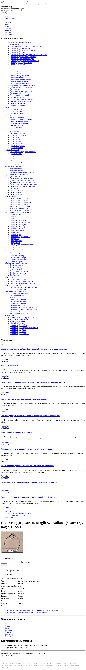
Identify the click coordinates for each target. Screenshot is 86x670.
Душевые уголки (16, 170)
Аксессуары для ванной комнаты (18, 42)
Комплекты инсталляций (19, 210)
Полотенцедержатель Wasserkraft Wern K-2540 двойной (26, 612)
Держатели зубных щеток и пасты (23, 57)
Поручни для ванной (18, 93)
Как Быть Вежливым (10, 366)
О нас (7, 24)
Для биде (13, 216)
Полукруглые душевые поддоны (22, 182)
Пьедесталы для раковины (20, 247)
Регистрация (10, 18)
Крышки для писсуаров (19, 279)
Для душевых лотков (18, 220)
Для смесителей (16, 241)
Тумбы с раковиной (17, 275)
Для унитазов (15, 243)
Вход (7, 16)
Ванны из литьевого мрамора (21, 119)
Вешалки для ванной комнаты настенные (26, 47)
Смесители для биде (17, 324)
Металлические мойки (18, 259)
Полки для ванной (17, 89)
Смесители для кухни (18, 332)
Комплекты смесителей (19, 320)
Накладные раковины (18, 299)
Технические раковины (19, 313)
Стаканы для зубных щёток (20, 101)
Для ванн (13, 218)
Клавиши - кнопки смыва (19, 208)
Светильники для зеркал (19, 271)
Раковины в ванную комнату (16, 291)
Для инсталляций (16, 229)
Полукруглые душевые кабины (22, 158)
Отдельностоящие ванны (19, 123)
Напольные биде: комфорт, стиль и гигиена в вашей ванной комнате (29, 497)
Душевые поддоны (12, 176)
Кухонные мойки (11, 251)
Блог (7, 26)
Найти (4, 12)
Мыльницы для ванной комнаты (22, 85)
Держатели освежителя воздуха (22, 59)
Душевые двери (16, 168)
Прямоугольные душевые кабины (23, 160)
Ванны (8, 115)
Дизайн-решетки (16, 190)
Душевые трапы (16, 194)
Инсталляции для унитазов (20, 206)
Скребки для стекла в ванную (21, 99)
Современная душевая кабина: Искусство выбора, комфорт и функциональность (34, 349)
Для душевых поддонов (19, 225)
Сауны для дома (16, 164)
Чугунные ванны (16, 127)
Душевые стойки (16, 144)
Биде (7, 107)
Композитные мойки (18, 257)
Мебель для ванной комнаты (16, 263)
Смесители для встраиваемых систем (24, 328)
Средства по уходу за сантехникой (23, 249)
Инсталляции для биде (18, 200)
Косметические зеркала (19, 81)
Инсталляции (10, 196)
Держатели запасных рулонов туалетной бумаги (28, 55)
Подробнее (5, 359)
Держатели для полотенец (20, 49)
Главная (8, 22)
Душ (7, 129)
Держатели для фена (17, 53)
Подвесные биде (16, 111)
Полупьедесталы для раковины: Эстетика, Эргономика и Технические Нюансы (33, 382)
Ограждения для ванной (19, 174)
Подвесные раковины (18, 303)
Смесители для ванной (18, 326)
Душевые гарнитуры (18, 136)
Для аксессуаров (16, 214)
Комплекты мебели (17, 269)
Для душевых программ (19, 227)
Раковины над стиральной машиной (24, 307)
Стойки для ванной (17, 103)
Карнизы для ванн (17, 67)
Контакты (9, 32)
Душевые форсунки (17, 146)
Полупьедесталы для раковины (22, 245)
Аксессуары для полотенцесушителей (24, 287)
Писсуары (9, 277)
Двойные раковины (17, 295)
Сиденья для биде (16, 113)
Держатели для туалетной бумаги (22, 51)
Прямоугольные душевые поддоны (23, 184)
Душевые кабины (12, 150)
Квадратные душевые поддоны (22, 180)
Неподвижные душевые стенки (22, 172)
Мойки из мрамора (17, 261)
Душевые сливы (11, 188)
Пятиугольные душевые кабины (22, 162)
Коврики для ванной (18, 69)
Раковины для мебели (18, 305)
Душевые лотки (16, 192)
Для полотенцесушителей (20, 237)
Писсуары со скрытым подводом (22, 283)
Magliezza (9, 517)
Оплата (8, 30)
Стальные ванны (16, 125)
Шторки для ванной (17, 105)
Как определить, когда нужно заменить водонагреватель (24, 399)
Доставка (8, 28)
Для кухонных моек (17, 231)
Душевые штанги (16, 148)
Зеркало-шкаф (15, 267)
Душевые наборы (16, 140)
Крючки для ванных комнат (20, 83)
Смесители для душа (18, 330)
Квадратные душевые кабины (21, 156)
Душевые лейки (16, 138)
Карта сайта (9, 34)
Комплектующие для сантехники (18, 212)
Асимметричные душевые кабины (23, 152)
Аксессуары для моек (18, 253)
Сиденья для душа (17, 97)
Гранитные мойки (17, 255)
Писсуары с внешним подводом (22, 281)
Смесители (9, 316)
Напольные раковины (18, 301)
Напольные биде (16, 109)
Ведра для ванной (17, 45)
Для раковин (14, 239)
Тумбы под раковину (18, 273)
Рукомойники (15, 311)
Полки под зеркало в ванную (21, 91)
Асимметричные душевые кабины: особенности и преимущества (27, 466)
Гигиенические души (18, 133)
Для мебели (14, 233)
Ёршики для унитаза (18, 65)
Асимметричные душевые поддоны (23, 178)
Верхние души (15, 131)
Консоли (13, 297)
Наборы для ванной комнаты (21, 87)
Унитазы (8, 336)
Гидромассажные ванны (19, 121)
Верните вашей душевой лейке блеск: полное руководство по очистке (29, 482)
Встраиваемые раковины (19, 293)
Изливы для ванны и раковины (22, 318)
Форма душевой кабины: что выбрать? (17, 432)
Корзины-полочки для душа (20, 79)
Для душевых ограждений (20, 222)
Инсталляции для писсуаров (21, 202)
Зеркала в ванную (17, 265)
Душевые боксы (16, 154)
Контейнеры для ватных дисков (22, 73)
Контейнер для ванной (18, 71)
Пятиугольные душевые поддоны (23, 186)
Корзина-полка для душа (19, 75)
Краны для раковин (17, 322)
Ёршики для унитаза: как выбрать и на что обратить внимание (27, 449)
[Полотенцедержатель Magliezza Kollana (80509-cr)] (12, 552)
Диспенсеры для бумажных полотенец (24, 61)
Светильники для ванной (19, 95)
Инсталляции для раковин (20, 204)
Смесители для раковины (19, 334)
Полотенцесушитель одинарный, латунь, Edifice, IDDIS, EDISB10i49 (31, 610)
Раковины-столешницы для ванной (23, 309)
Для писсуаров (15, 235)
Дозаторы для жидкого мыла (21, 63)
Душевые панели (16, 142)
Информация (10, 574)
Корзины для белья (17, 77)
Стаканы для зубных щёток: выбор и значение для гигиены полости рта (30, 416)
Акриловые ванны (17, 117)
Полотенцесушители (13, 285)
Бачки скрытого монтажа (19, 198)
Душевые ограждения (13, 166)
